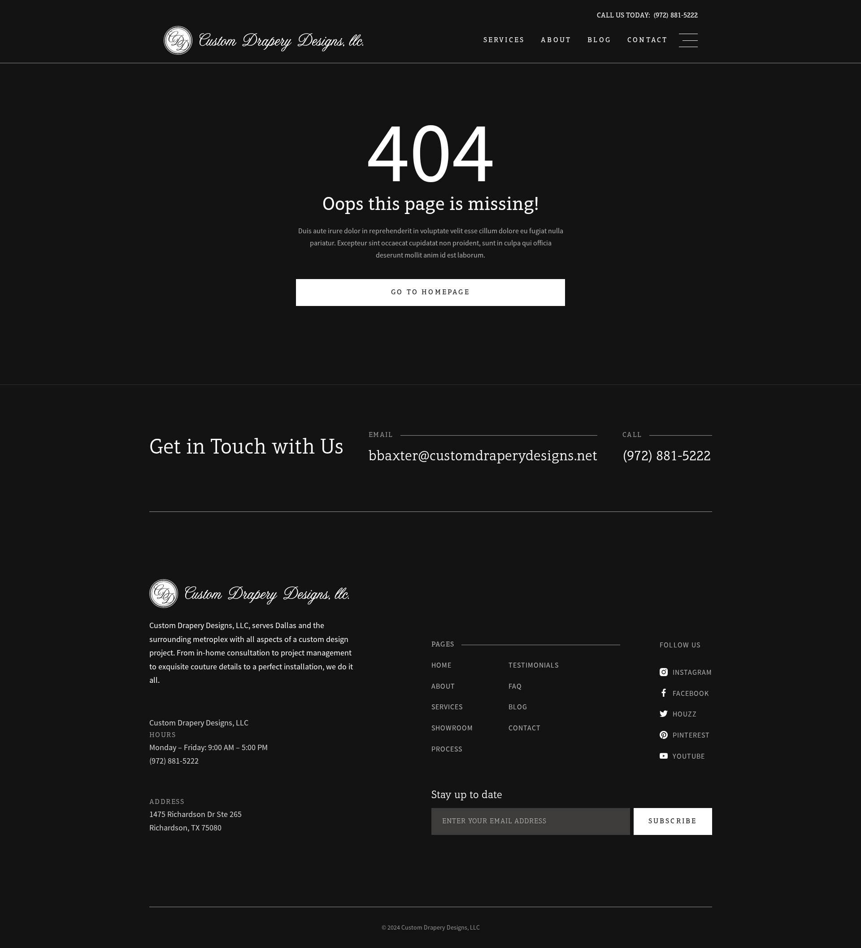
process (446, 748)
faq (515, 686)
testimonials (534, 664)
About (556, 40)
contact (525, 727)
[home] (263, 40)
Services (447, 706)
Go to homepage (430, 292)
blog (599, 40)
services (504, 40)
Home (441, 664)
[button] (688, 40)
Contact (647, 40)
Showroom (452, 727)
